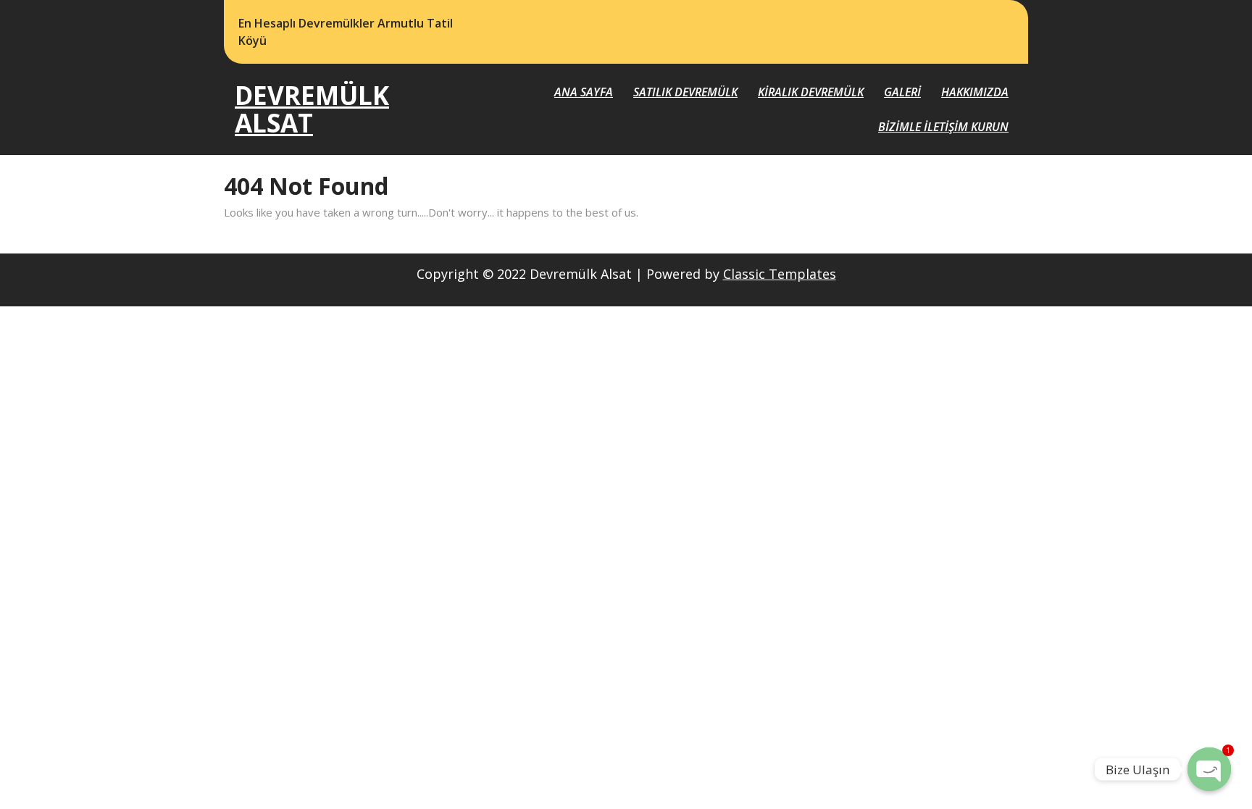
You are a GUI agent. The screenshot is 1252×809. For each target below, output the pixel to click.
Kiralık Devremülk (811, 92)
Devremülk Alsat (312, 109)
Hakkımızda (975, 92)
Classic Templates (779, 273)
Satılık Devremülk (685, 92)
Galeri (902, 92)
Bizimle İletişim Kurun (943, 127)
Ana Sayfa (583, 92)
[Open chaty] (1209, 769)
